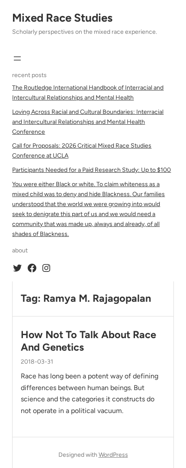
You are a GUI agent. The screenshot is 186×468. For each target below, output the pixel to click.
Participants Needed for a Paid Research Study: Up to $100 (91, 170)
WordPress (113, 454)
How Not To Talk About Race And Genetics (88, 341)
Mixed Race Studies (62, 18)
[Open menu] (17, 58)
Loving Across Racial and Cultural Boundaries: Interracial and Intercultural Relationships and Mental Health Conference (88, 122)
